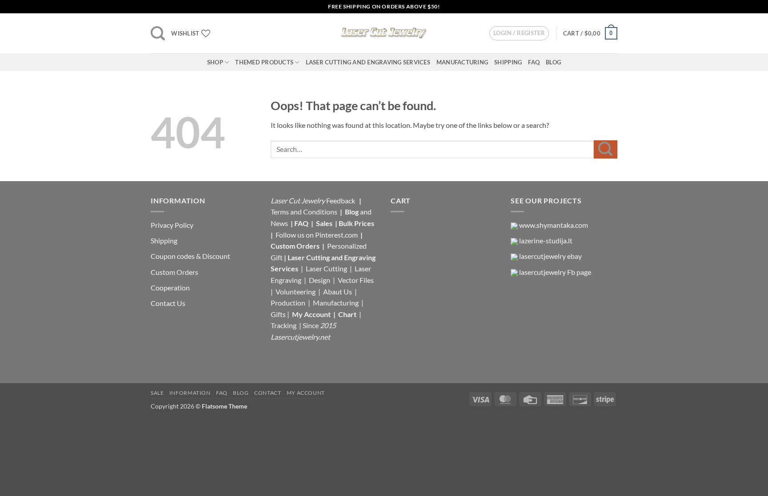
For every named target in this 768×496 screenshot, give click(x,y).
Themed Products (264, 62)
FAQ (534, 62)
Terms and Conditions (304, 211)
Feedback (341, 200)
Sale (157, 392)
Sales (325, 223)
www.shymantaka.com (553, 225)
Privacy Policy (172, 225)
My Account (311, 314)
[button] (158, 33)
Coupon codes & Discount (191, 256)
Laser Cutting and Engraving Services (368, 62)
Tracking (284, 325)
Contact (267, 392)
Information (190, 392)
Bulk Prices (356, 223)
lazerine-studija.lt (545, 240)
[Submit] (605, 149)
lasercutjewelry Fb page (555, 272)
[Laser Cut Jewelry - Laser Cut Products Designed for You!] (384, 33)
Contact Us (168, 303)
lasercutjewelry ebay (550, 256)
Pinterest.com (336, 234)
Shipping (508, 62)
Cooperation (170, 287)
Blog (553, 62)
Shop (215, 62)
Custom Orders (174, 272)
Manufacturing (462, 62)
